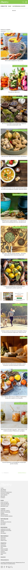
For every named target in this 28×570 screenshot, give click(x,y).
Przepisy (3, 557)
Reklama (3, 496)
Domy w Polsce (4, 502)
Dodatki (3, 551)
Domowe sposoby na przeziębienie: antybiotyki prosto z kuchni (14, 463)
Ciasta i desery (4, 550)
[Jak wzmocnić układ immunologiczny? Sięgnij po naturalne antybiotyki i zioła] (14, 109)
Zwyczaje (3, 539)
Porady (2, 513)
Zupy (2, 547)
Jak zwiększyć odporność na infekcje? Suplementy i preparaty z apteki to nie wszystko (14, 397)
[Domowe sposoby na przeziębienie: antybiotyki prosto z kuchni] (14, 448)
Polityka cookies (5, 493)
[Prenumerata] (9, 567)
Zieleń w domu (4, 514)
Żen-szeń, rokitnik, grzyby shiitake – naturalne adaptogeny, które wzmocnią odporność (14, 254)
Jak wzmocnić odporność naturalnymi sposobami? (14, 156)
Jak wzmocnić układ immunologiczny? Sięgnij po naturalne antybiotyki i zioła (14, 124)
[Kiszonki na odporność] (14, 77)
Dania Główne (4, 549)
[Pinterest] (7, 567)
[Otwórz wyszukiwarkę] (23, 2)
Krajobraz (3, 533)
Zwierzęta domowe (5, 529)
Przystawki (3, 546)
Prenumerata (5, 560)
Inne (25, 34)
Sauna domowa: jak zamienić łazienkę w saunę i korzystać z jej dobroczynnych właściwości (14, 364)
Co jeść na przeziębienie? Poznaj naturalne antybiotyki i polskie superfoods (14, 287)
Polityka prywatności (6, 492)
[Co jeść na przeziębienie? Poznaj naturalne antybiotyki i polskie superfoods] (14, 272)
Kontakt (3, 497)
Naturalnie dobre (21, 403)
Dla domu (3, 523)
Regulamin (3, 490)
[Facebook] (4, 567)
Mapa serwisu (4, 494)
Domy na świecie (5, 503)
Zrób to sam (4, 540)
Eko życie (24, 161)
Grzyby (2, 531)
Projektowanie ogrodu (7, 516)
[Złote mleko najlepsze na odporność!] (14, 46)
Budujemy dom (4, 506)
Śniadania (3, 544)
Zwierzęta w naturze (6, 530)
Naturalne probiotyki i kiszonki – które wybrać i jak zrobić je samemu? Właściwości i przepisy (14, 430)
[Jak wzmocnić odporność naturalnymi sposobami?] (14, 142)
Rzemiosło (3, 537)
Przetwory (3, 553)
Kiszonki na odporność (14, 92)
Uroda (2, 520)
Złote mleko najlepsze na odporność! (14, 60)
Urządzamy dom (5, 504)
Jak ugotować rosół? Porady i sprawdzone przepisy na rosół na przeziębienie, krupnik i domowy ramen (14, 188)
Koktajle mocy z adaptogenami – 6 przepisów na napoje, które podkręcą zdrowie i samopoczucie (14, 221)
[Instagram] (2, 567)
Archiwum (3, 489)
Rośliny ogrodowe (5, 512)
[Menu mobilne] (26, 2)
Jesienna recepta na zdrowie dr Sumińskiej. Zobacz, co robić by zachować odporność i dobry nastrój (14, 331)
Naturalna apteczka (20, 66)
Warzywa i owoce (5, 510)
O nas (2, 488)
